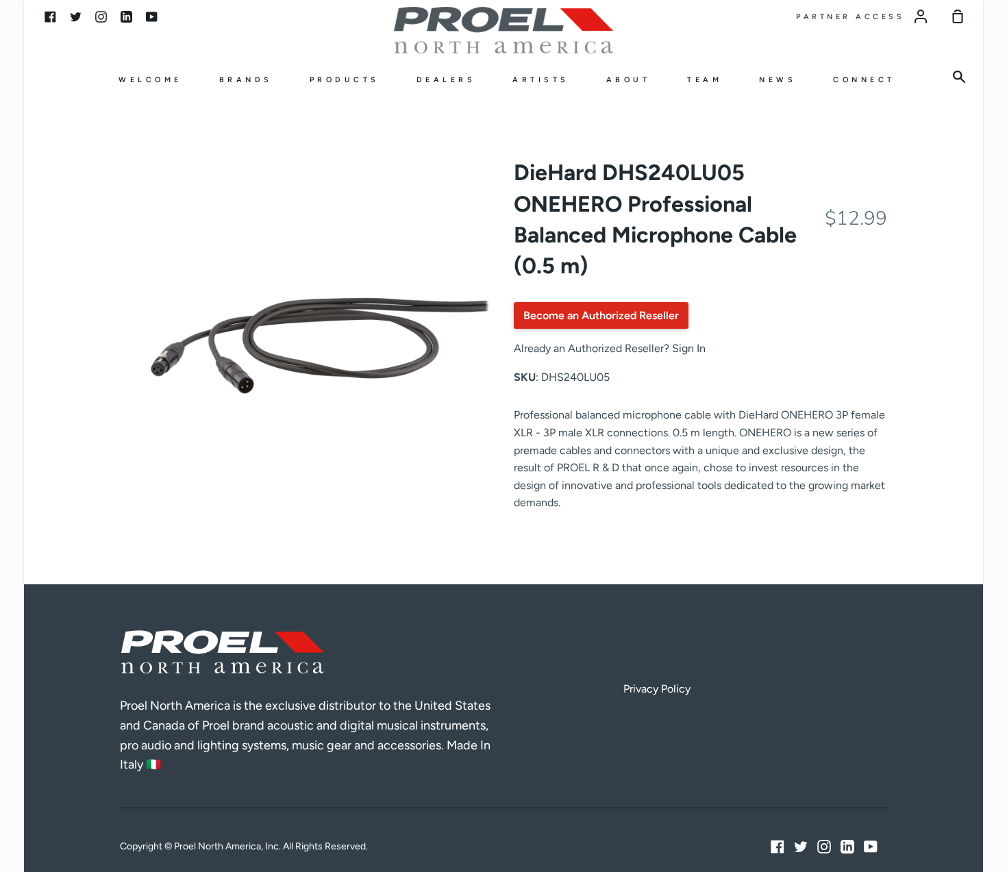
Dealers (446, 79)
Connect (864, 79)
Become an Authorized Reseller (601, 315)
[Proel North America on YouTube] (871, 847)
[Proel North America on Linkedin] (847, 847)
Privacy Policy (657, 688)
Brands (246, 79)
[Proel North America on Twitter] (801, 847)
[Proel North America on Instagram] (824, 847)
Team (704, 79)
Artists (540, 79)
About (628, 79)
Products (345, 79)
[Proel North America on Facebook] (777, 847)
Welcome (150, 79)
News (777, 79)
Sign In (689, 348)
